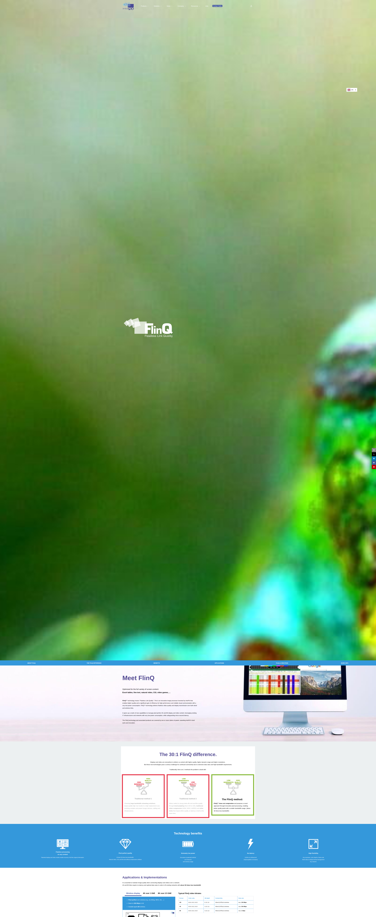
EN (352, 90)
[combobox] (351, 90)
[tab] (133, 893)
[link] (148, 319)
